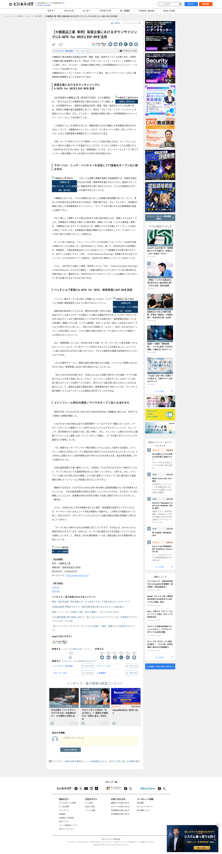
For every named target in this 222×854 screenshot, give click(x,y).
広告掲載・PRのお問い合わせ (159, 666)
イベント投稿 (90, 810)
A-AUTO (56, 587)
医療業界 (102, 673)
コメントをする (70, 749)
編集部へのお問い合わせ (120, 802)
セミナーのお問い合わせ (120, 806)
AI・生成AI (125, 10)
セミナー (51, 10)
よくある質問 (64, 806)
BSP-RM (56, 591)
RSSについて (64, 821)
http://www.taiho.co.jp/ (77, 575)
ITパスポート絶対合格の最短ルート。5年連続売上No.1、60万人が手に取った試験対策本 (96, 761)
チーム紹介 (89, 802)
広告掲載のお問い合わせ (120, 814)
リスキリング (105, 10)
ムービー (86, 10)
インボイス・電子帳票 (64, 51)
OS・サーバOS (61, 673)
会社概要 (140, 802)
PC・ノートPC (105, 666)
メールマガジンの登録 (67, 802)
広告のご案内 (90, 806)
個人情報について (143, 810)
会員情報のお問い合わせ (120, 810)
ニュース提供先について (68, 825)
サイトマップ (64, 810)
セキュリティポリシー (145, 806)
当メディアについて (66, 829)
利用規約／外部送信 (66, 817)
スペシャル (69, 10)
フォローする (84, 51)
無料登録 (206, 4)
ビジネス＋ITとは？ (44, 5)
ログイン (191, 4)
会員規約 (62, 814)
